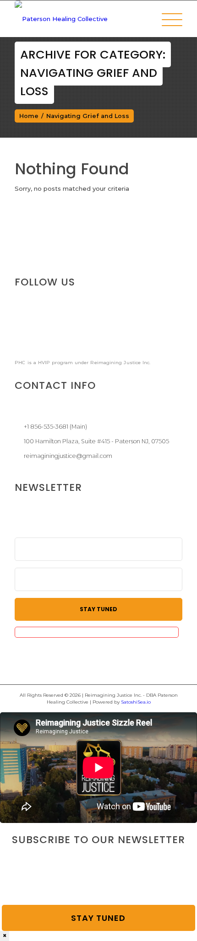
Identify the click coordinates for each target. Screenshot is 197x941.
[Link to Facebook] (28, 332)
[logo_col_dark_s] (81, 18)
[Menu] (167, 19)
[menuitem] (167, 19)
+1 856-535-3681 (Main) (55, 426)
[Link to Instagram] (58, 332)
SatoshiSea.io (136, 702)
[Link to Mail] (117, 332)
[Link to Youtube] (88, 332)
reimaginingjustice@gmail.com (68, 455)
